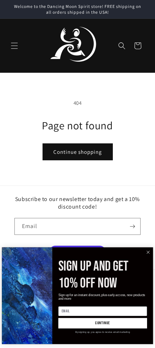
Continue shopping (77, 151)
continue (102, 323)
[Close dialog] (148, 252)
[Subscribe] (132, 226)
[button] (14, 46)
